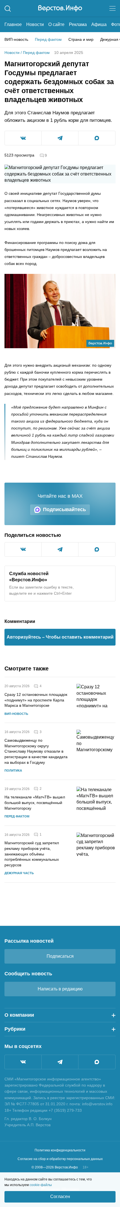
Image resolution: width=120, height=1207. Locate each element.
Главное (13, 24)
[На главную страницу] (60, 8)
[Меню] (112, 8)
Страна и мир (80, 39)
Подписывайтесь (64, 509)
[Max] (96, 1062)
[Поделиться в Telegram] (60, 138)
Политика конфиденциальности (60, 1150)
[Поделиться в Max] (96, 138)
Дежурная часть (19, 873)
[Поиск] (7, 8)
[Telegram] (60, 1062)
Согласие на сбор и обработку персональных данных (60, 1159)
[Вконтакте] (23, 1062)
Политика (13, 770)
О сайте (56, 24)
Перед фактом (48, 39)
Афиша (99, 24)
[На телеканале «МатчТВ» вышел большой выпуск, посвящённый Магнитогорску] (96, 803)
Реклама (78, 24)
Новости (35, 24)
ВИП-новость (16, 39)
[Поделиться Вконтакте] (23, 138)
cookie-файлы (41, 1185)
